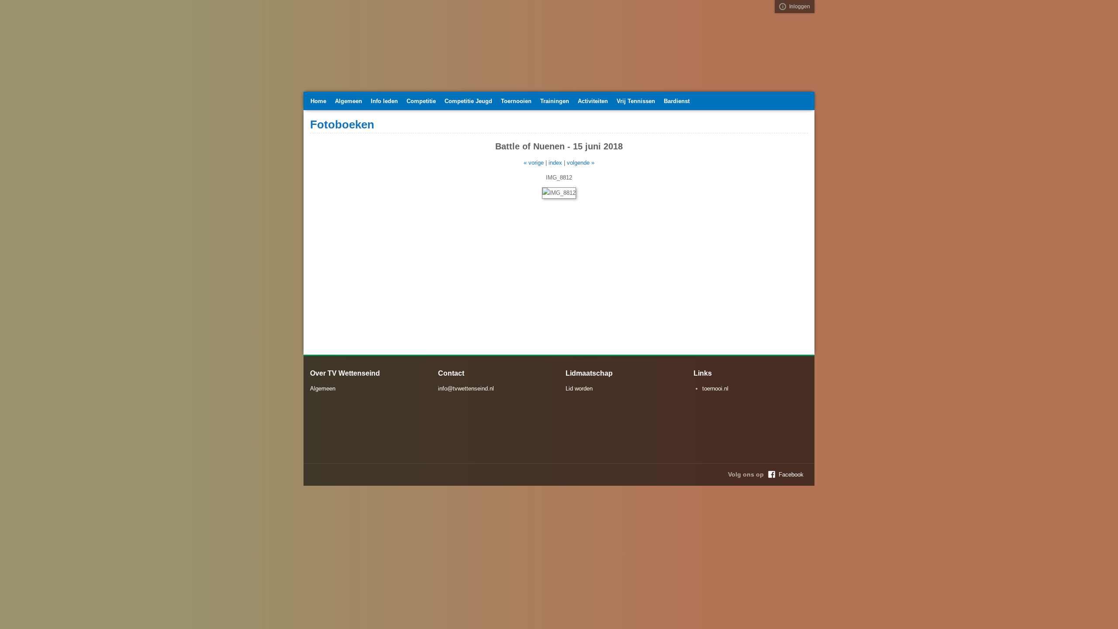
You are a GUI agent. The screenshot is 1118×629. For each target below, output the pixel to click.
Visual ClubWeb (782, 6)
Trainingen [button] (554, 101)
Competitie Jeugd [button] (468, 101)
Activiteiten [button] (593, 101)
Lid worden (579, 388)
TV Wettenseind (391, 49)
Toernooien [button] (516, 101)
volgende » (580, 162)
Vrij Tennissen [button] (636, 101)
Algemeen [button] (348, 101)
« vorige (534, 162)
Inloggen (799, 6)
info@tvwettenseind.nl (466, 388)
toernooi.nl (715, 388)
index (555, 162)
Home (318, 101)
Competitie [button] (421, 101)
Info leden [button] (384, 101)
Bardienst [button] (677, 101)
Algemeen (322, 388)
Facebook (791, 474)
